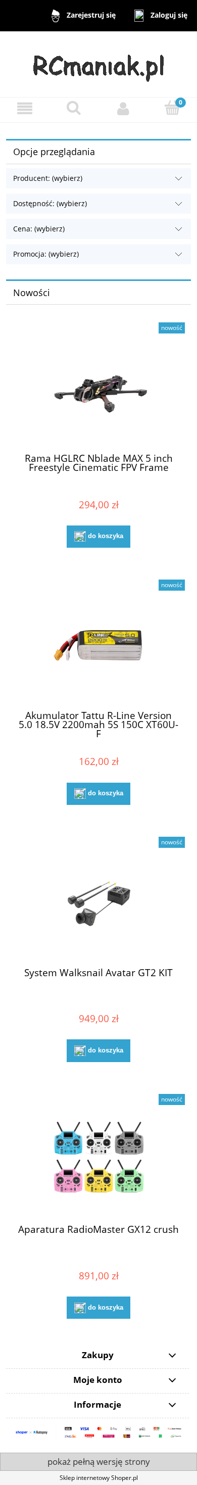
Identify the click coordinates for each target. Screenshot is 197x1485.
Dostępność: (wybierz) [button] (50, 203)
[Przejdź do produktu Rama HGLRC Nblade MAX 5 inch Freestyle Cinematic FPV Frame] (98, 387)
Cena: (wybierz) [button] (39, 228)
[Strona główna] (99, 63)
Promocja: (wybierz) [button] (46, 254)
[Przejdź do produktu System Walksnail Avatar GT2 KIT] (98, 901)
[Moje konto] (123, 108)
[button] (25, 108)
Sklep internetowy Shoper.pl (99, 1477)
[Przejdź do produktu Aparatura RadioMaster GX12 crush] (98, 1159)
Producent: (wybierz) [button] (47, 178)
